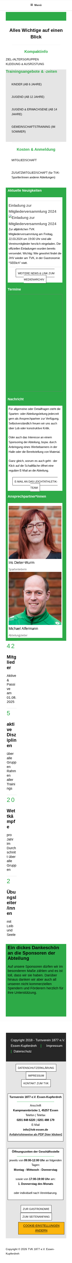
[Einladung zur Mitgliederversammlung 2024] (35, 221)
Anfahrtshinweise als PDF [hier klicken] (35, 1134)
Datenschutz (23, 1051)
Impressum (54, 1046)
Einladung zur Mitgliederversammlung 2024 (32, 208)
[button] (36, 59)
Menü (38, 5)
